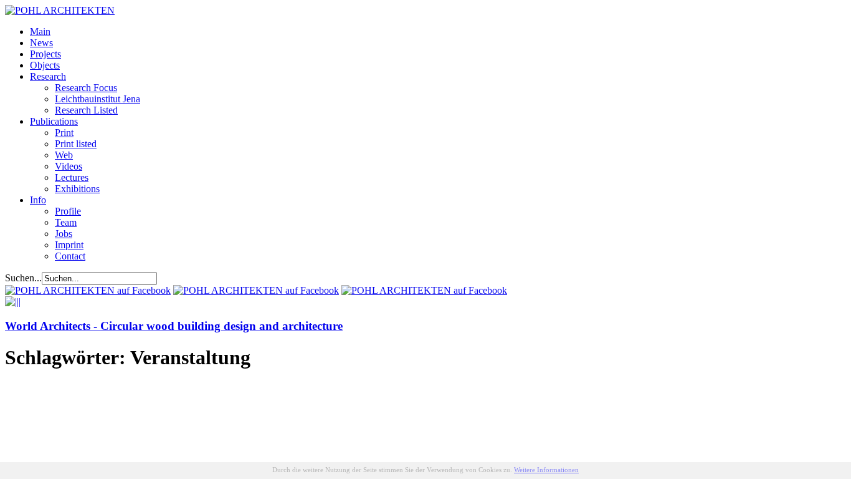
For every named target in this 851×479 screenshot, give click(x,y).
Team (66, 222)
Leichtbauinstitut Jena (97, 99)
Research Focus (86, 87)
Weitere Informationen (546, 469)
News (41, 42)
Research (48, 76)
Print (64, 132)
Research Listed (86, 110)
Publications (54, 121)
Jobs (63, 233)
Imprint (69, 245)
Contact (70, 256)
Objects (45, 65)
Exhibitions (77, 188)
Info (38, 200)
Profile (68, 211)
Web (64, 155)
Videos (68, 166)
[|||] (13, 301)
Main (40, 31)
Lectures (71, 177)
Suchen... (23, 278)
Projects (45, 54)
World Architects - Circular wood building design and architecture (174, 325)
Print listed (76, 143)
